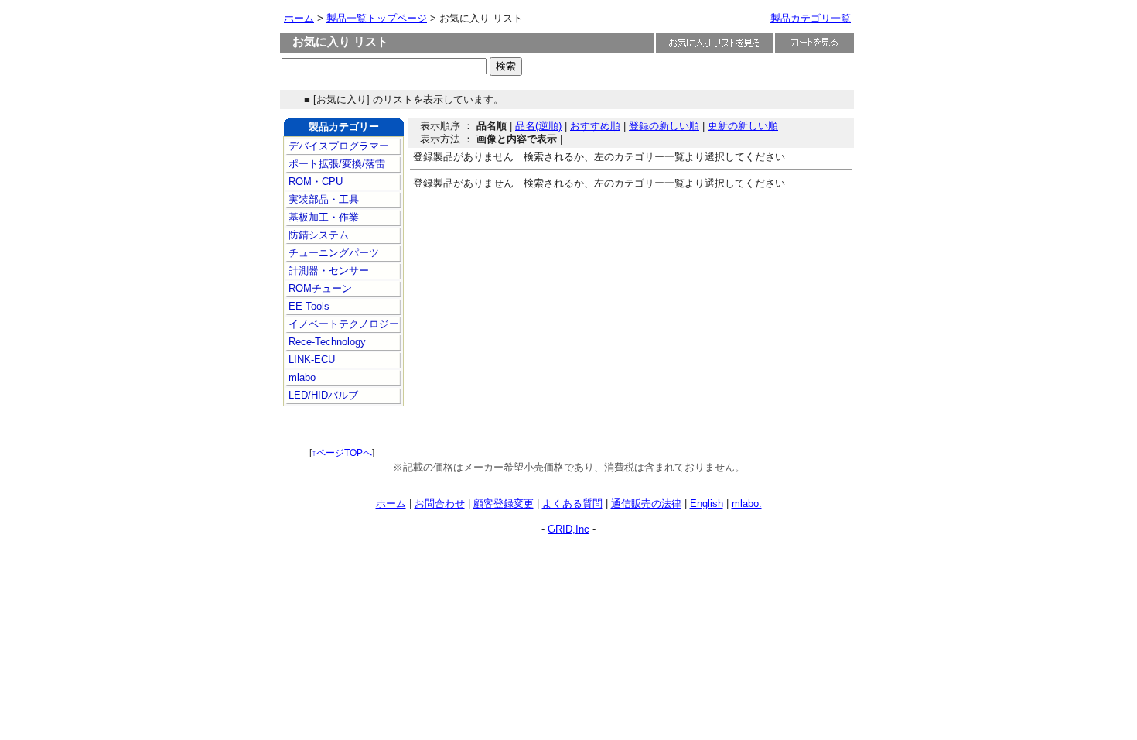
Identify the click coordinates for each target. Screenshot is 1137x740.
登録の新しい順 (664, 126)
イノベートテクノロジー (342, 324)
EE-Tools (307, 306)
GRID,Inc (568, 529)
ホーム (299, 18)
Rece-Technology (325, 342)
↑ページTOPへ (342, 452)
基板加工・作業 (322, 217)
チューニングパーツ (332, 253)
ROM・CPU (314, 181)
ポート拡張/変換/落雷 (335, 164)
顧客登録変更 (503, 503)
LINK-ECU (310, 359)
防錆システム (317, 235)
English (706, 503)
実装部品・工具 (322, 199)
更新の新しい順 (743, 126)
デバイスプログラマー (337, 146)
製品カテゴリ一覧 (810, 18)
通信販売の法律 (646, 503)
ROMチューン (318, 288)
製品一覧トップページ (376, 18)
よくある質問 (572, 503)
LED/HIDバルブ (321, 395)
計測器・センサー (327, 270)
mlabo (300, 377)
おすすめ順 (595, 126)
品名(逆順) (538, 126)
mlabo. (747, 503)
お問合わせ (440, 503)
